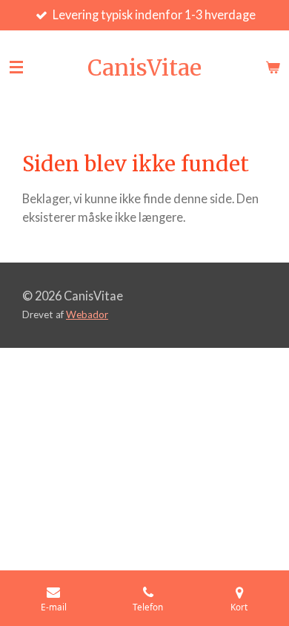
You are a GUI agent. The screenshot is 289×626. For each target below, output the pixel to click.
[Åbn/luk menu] (16, 67)
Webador (87, 314)
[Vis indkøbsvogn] (272, 67)
